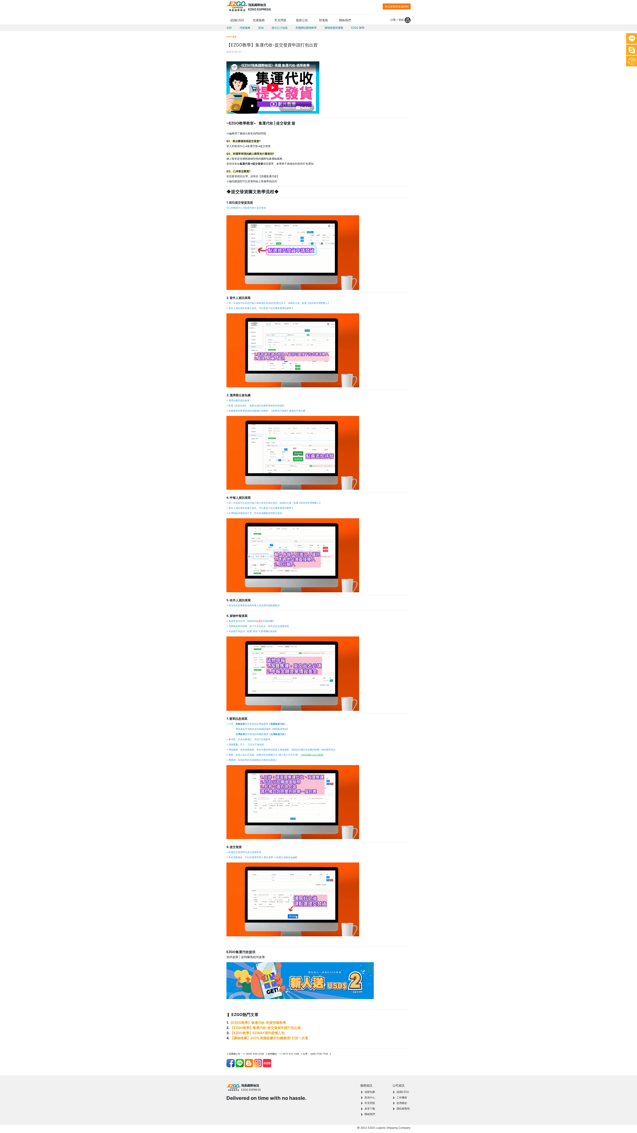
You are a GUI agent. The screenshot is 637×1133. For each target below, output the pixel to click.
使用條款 (401, 1103)
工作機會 (401, 1097)
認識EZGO (402, 1092)
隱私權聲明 (403, 1108)
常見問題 (369, 1103)
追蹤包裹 (369, 1092)
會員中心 (369, 1097)
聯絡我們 (369, 1114)
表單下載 (369, 1108)
